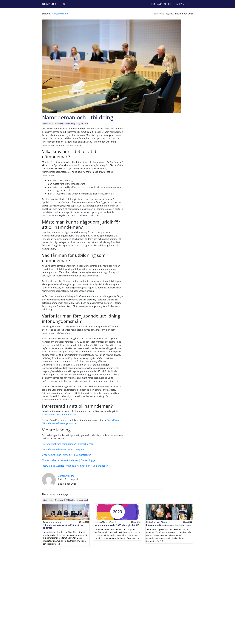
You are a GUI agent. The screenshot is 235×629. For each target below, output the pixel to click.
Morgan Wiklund (60, 13)
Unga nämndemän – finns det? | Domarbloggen (66, 454)
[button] (189, 4)
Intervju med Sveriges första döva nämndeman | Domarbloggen (75, 465)
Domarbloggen (53, 4)
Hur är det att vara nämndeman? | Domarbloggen (68, 443)
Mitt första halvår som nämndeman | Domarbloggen (69, 460)
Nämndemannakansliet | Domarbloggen (63, 449)
